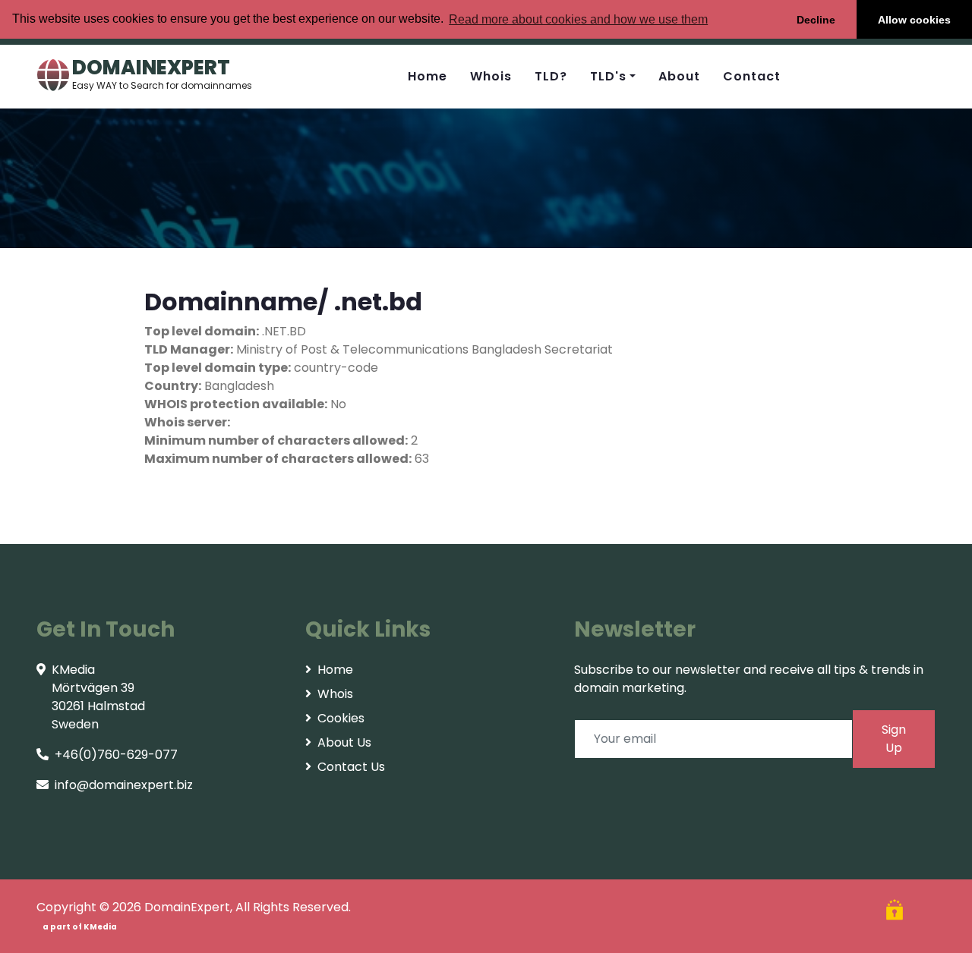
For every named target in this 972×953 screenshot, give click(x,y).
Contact (752, 76)
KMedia (100, 927)
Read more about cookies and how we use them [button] (578, 19)
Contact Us (351, 766)
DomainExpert (187, 907)
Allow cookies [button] (914, 20)
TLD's (608, 76)
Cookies (340, 718)
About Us (344, 742)
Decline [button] (816, 20)
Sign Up (894, 738)
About (679, 76)
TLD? (551, 76)
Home (427, 76)
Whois (491, 76)
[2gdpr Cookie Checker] (896, 911)
